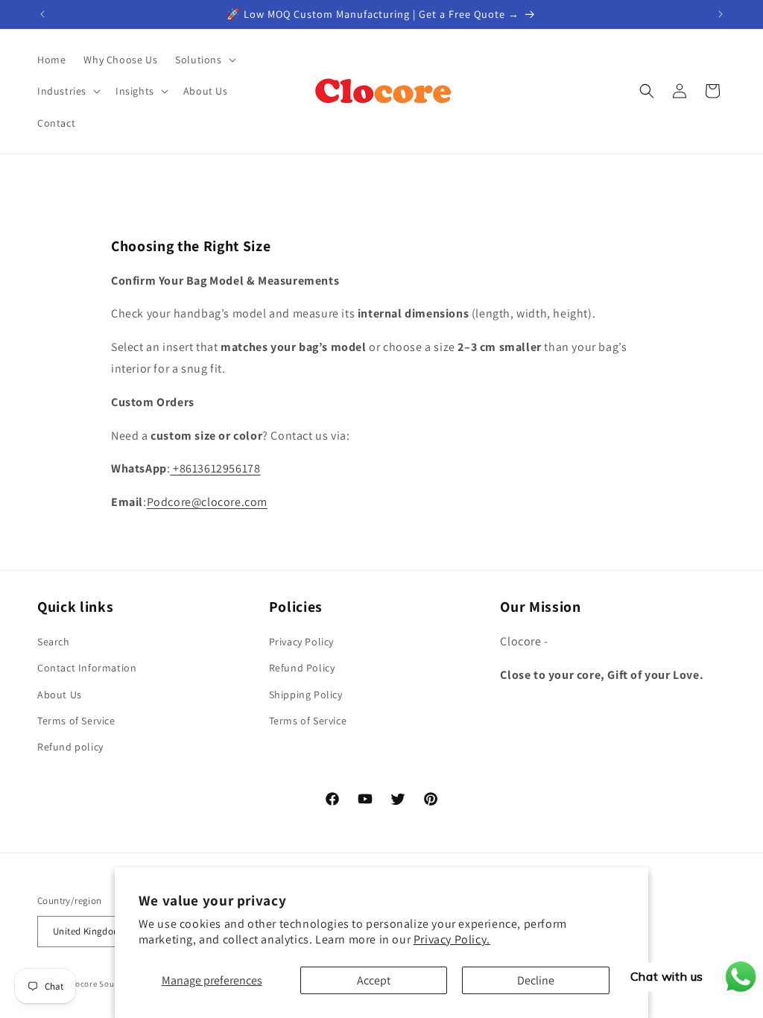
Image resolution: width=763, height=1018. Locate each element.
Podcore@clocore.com (207, 502)
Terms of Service (76, 720)
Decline (535, 980)
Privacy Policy (301, 641)
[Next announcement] (720, 14)
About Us (59, 694)
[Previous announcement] (42, 14)
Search (53, 641)
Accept (373, 980)
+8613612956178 (215, 468)
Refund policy (70, 746)
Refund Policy (302, 667)
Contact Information (86, 667)
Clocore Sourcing (101, 984)
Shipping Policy (306, 694)
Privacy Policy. (452, 939)
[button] (203, 59)
